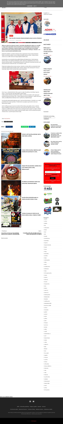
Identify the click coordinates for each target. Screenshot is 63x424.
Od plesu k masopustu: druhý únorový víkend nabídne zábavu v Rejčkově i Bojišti (31, 214)
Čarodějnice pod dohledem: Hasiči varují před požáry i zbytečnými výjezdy (31, 182)
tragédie (45, 355)
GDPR (18, 406)
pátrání (45, 312)
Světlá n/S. (46, 344)
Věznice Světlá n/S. (47, 366)
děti (45, 234)
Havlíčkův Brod (47, 266)
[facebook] (44, 7)
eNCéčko (46, 255)
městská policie (47, 294)
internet (45, 277)
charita (45, 275)
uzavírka (46, 359)
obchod (45, 307)
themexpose (33, 421)
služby (45, 329)
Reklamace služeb (48, 409)
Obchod (43, 406)
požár (45, 320)
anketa (45, 221)
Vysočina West (47, 376)
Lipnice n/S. (46, 292)
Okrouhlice (46, 309)
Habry (45, 262)
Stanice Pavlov (47, 337)
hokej (45, 270)
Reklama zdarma (39, 409)
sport (11, 35)
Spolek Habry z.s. (47, 333)
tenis (7, 121)
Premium (46, 322)
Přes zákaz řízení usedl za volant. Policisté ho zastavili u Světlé (56, 143)
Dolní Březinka (47, 238)
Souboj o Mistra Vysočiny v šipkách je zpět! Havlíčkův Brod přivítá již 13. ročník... (31, 150)
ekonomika (46, 253)
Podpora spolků (33, 406)
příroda (45, 327)
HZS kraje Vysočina (47, 273)
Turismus (46, 357)
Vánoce (45, 361)
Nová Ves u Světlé (47, 305)
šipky (45, 346)
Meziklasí (46, 299)
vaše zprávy (46, 363)
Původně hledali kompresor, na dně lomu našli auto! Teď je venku (56, 126)
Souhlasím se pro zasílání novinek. (52, 175)
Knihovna (46, 279)
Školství (45, 348)
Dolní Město (46, 240)
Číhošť (45, 229)
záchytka (46, 379)
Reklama (4, 7)
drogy (45, 251)
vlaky (45, 370)
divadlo (45, 236)
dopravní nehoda (47, 244)
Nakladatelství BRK (47, 303)
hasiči (45, 264)
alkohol (45, 219)
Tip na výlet (46, 353)
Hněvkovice (46, 268)
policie (45, 316)
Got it (35, 6)
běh (45, 225)
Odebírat (52, 178)
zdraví (45, 385)
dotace (45, 247)
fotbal (45, 257)
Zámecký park (47, 381)
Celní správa (46, 227)
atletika (45, 223)
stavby (45, 340)
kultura (45, 288)
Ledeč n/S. (46, 290)
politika (45, 318)
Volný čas (11, 121)
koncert (45, 281)
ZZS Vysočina (46, 389)
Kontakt (39, 406)
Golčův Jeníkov (47, 260)
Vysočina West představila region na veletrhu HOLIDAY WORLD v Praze (30, 198)
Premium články (31, 409)
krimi (45, 286)
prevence (46, 325)
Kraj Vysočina (7, 118)
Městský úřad (46, 296)
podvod (45, 314)
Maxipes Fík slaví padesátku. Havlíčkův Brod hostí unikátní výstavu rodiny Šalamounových (31, 167)
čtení (45, 232)
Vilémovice (46, 368)
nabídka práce (47, 301)
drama (45, 249)
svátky (45, 342)
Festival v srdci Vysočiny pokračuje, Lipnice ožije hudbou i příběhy (31, 135)
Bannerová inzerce (23, 409)
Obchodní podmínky (24, 406)
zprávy (45, 387)
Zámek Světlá (46, 383)
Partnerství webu (14, 409)
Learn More (29, 6)
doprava (45, 242)
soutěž (45, 331)
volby (45, 372)
